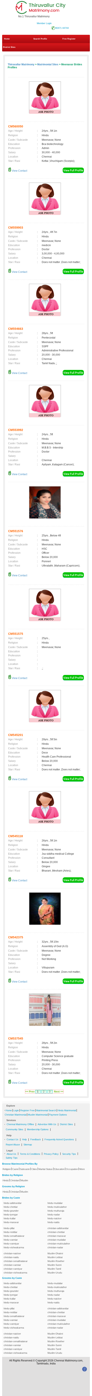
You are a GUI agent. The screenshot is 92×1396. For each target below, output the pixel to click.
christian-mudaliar (56, 1239)
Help (24, 1139)
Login (16, 1110)
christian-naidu (11, 1257)
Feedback (35, 1139)
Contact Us (12, 1139)
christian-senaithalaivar (16, 1261)
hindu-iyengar (11, 1214)
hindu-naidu (53, 1222)
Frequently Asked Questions (59, 1139)
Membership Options (38, 1129)
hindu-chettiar (11, 1207)
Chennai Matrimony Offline (20, 1124)
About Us (11, 1154)
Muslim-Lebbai (54, 1257)
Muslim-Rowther (55, 1261)
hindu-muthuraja (55, 1210)
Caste (15, 1169)
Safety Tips (12, 1158)
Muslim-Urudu (54, 1272)
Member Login (44, 23)
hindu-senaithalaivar (14, 1236)
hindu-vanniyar (11, 1243)
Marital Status (46, 1169)
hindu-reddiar (10, 1232)
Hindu (6, 1180)
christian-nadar (55, 1247)
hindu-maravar (11, 1222)
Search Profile (40, 39)
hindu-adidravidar (13, 1203)
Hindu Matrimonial (67, 1110)
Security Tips (69, 1154)
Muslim (24, 1180)
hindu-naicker (54, 1218)
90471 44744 (62, 28)
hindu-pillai (9, 1228)
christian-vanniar (12, 1265)
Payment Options (58, 1114)
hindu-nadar (53, 1214)
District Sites (9, 47)
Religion (7, 1169)
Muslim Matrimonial (37, 1114)
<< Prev (30, 1091)
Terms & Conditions (30, 1154)
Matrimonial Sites (47, 64)
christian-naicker (12, 1253)
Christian (14, 1180)
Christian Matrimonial (15, 1114)
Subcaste (25, 1169)
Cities (34, 1169)
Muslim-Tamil (54, 1268)
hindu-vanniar (11, 1239)
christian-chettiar (56, 1232)
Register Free (27, 1110)
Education (59, 1169)
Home (7, 39)
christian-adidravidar (58, 1228)
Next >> (58, 1091)
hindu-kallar (10, 1218)
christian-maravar (56, 1236)
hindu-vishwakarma (14, 1247)
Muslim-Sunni (54, 1265)
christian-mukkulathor (58, 1243)
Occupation (72, 1169)
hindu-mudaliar (55, 1203)
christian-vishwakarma (15, 1272)
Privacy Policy (51, 1154)
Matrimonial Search (46, 1110)
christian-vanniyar (13, 1268)
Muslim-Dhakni (55, 1253)
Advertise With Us (47, 1124)
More (82, 1169)
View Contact (19, 170)
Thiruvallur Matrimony (21, 64)
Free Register (69, 39)
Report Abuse (13, 1144)
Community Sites (14, 1129)
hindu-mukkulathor (57, 1207)
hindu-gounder (11, 1210)
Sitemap (28, 1144)
